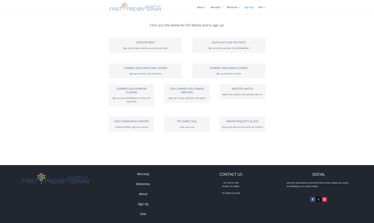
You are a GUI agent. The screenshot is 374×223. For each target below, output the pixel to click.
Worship (215, 7)
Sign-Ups (249, 7)
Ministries (232, 7)
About (200, 7)
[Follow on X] (318, 199)
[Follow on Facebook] (312, 199)
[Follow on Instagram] (324, 199)
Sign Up (143, 204)
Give (260, 7)
